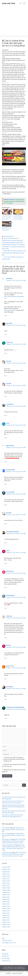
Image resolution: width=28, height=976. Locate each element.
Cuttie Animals (10, 469)
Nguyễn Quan (10, 445)
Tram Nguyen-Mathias (12, 531)
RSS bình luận (6, 958)
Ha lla (7, 423)
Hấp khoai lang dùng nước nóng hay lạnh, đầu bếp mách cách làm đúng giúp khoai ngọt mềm (13, 806)
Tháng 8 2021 (6, 913)
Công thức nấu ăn (9, 236)
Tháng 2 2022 (6, 901)
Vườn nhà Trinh (8, 3)
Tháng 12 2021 (6, 906)
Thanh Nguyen (10, 595)
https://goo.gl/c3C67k (10, 310)
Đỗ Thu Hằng (5, 827)
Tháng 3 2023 (6, 883)
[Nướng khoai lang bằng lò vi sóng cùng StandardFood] (7, 224)
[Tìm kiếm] (24, 785)
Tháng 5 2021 (6, 920)
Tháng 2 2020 (6, 924)
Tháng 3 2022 (6, 899)
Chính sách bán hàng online (6, 971)
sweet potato (17, 246)
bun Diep (8, 512)
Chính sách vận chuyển (17, 973)
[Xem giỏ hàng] (20, 3)
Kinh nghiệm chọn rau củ (9, 942)
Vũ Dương (9, 616)
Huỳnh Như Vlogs (7, 852)
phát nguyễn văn (6, 839)
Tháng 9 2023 (6, 869)
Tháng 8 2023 (6, 871)
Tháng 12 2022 (6, 888)
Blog (3, 938)
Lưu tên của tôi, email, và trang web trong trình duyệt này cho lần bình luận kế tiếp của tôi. (14, 759)
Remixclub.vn (10, 571)
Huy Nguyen (9, 686)
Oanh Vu (8, 645)
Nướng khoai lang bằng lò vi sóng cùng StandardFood (6, 229)
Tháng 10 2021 (6, 908)
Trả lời (5, 315)
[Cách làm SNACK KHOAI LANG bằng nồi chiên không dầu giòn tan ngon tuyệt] (18, 211)
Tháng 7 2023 (6, 874)
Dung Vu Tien (10, 666)
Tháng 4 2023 (6, 881)
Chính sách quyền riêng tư (18, 971)
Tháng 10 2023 (6, 867)
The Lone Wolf (10, 492)
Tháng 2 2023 (6, 885)
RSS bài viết (5, 956)
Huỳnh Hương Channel (8, 845)
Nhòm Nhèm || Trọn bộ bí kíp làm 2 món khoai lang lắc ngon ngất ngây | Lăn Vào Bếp (14, 253)
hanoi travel (11, 240)
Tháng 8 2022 (6, 892)
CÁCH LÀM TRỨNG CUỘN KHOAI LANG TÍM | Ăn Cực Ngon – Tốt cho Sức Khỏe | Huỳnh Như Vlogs (13, 841)
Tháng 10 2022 (6, 890)
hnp (15, 240)
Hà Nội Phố (9, 278)
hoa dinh (8, 361)
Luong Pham (9, 404)
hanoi (5, 240)
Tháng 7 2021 (6, 915)
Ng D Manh (9, 323)
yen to (8, 550)
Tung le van (9, 342)
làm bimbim (8, 244)
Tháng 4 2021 (6, 922)
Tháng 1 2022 (6, 904)
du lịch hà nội (7, 238)
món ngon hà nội (16, 244)
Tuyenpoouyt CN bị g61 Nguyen (15, 707)
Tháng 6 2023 (6, 876)
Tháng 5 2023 (6, 878)
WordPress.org (6, 960)
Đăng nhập (5, 954)
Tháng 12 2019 (6, 927)
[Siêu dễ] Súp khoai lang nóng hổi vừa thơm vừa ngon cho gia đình (13, 829)
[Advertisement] (14, 21)
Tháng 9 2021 (6, 910)
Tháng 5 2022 (6, 894)
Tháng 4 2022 (6, 897)
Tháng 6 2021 (6, 917)
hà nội (13, 238)
